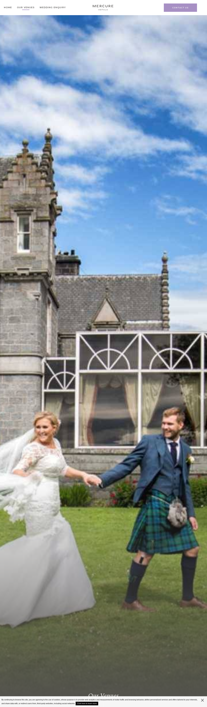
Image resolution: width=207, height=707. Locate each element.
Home (8, 7)
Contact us (180, 8)
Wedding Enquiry (53, 7)
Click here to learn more (87, 703)
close (202, 701)
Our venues (26, 7)
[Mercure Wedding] (102, 8)
